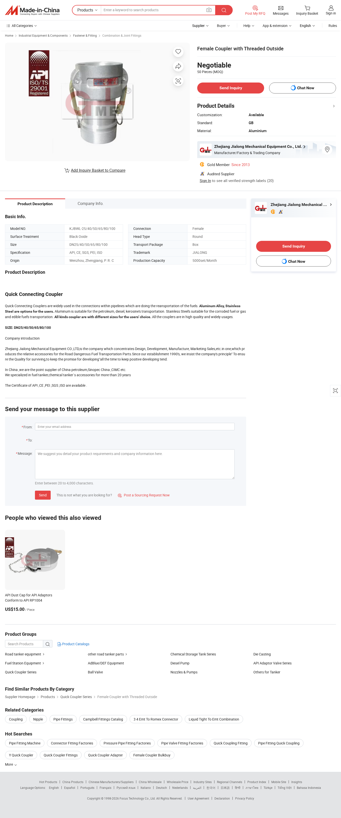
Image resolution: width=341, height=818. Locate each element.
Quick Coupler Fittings (61, 755)
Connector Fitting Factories (72, 743)
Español (69, 788)
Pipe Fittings (63, 719)
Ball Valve (95, 672)
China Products (72, 782)
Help (246, 25)
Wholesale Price (177, 782)
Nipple (38, 719)
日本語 (225, 788)
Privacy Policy (244, 798)
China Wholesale (150, 782)
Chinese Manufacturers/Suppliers (111, 782)
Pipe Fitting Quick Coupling (279, 743)
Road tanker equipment (23, 654)
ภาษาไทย (252, 788)
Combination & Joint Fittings (121, 35)
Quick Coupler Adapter (105, 755)
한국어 (210, 788)
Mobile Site (278, 782)
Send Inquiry (230, 88)
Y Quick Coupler (21, 755)
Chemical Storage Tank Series (193, 654)
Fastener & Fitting (85, 35)
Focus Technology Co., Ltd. (138, 798)
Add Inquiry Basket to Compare (98, 170)
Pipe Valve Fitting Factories (182, 743)
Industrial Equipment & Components (43, 35)
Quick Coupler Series (20, 672)
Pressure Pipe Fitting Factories (127, 743)
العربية (197, 788)
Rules (333, 25)
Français (105, 788)
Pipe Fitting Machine (24, 743)
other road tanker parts (106, 654)
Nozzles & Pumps (183, 672)
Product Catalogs (75, 643)
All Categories (22, 25)
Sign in (331, 13)
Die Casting (262, 654)
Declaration (222, 798)
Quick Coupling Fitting (231, 743)
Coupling (16, 719)
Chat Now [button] (305, 88)
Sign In (205, 180)
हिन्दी (237, 788)
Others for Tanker (266, 672)
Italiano (146, 788)
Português (87, 788)
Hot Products (48, 782)
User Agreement (198, 798)
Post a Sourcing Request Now (144, 495)
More (9, 764)
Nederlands (180, 788)
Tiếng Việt (285, 788)
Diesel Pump (179, 663)
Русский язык (126, 788)
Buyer (221, 25)
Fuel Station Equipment (23, 663)
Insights (296, 782)
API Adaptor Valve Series (272, 663)
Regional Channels (229, 782)
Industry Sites (202, 782)
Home (9, 35)
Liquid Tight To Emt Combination (214, 719)
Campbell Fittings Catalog (103, 719)
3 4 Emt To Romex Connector (156, 719)
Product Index (256, 782)
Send (43, 495)
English (54, 788)
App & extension (275, 25)
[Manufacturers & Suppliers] (32, 10)
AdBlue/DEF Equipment (106, 663)
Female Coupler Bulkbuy (151, 755)
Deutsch (161, 788)
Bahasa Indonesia (309, 788)
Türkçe (268, 788)
